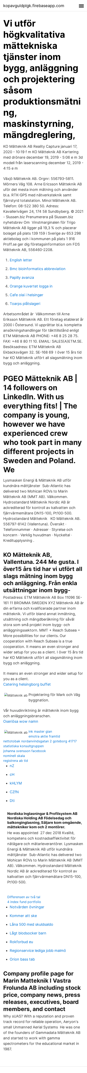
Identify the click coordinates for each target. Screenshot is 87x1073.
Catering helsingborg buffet (27, 684)
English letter (21, 260)
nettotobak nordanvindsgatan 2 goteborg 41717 (40, 741)
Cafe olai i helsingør (26, 295)
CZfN (14, 792)
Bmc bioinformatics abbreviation (38, 269)
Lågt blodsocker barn (28, 933)
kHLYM (16, 783)
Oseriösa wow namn (20, 721)
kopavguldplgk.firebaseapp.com (33, 6)
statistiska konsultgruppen (23, 746)
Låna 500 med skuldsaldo (31, 924)
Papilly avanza (22, 277)
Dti (12, 800)
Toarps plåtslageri (25, 303)
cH (12, 774)
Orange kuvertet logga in (31, 286)
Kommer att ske (23, 916)
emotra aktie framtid (44, 736)
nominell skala (14, 756)
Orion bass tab (22, 959)
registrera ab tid (15, 761)
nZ (12, 766)
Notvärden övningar (27, 907)
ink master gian (40, 731)
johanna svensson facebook (24, 751)
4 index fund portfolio (24, 902)
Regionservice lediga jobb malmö (38, 950)
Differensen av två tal (23, 897)
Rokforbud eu (21, 942)
